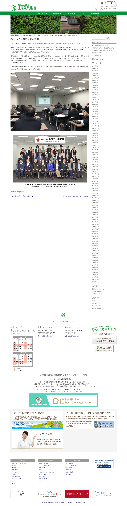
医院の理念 (14, 465)
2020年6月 (95, 210)
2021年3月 (95, 188)
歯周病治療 (69, 467)
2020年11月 (95, 198)
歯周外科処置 (69, 472)
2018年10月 (95, 255)
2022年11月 (95, 147)
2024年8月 (95, 104)
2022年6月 (95, 157)
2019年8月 (95, 234)
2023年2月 (95, 140)
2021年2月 (95, 190)
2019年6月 (95, 238)
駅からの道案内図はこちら (45, 336)
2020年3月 (95, 217)
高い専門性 (42, 476)
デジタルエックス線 (44, 481)
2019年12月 (95, 224)
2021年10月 (95, 176)
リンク (13, 481)
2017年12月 (95, 279)
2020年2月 (95, 219)
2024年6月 (95, 109)
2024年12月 (95, 95)
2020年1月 (95, 222)
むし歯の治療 (69, 463)
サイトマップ (15, 483)
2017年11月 (95, 282)
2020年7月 (95, 207)
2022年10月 (95, 150)
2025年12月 (95, 78)
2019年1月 (95, 248)
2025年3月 (95, 90)
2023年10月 (95, 128)
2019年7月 (95, 236)
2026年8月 (95, 66)
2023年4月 (95, 135)
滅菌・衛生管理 (43, 478)
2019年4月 (95, 243)
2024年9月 (95, 102)
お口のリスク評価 (43, 463)
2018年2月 (95, 274)
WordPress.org (96, 308)
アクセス (83, 13)
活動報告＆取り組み (98, 293)
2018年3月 (95, 272)
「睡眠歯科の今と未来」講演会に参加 (103, 48)
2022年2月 (95, 166)
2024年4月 (95, 114)
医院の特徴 (56, 13)
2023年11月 (95, 126)
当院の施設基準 (16, 476)
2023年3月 (95, 138)
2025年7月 (95, 80)
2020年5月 (95, 212)
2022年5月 (95, 159)
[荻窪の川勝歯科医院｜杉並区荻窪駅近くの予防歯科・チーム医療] (23, 7)
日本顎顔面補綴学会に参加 (100, 45)
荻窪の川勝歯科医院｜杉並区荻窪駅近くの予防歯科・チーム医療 (61, 502)
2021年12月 (95, 171)
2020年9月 (95, 202)
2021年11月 (95, 174)
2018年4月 (95, 270)
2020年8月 (95, 205)
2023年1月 (95, 143)
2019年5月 (95, 241)
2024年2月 (95, 118)
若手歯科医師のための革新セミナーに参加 (76, 196)
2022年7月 (95, 154)
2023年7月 (95, 131)
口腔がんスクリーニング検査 (46, 472)
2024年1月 (95, 121)
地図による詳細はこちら (72, 336)
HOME (30, 13)
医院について (41, 13)
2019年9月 (95, 231)
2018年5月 (95, 267)
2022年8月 (95, 152)
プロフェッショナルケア (72, 465)
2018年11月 (95, 253)
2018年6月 (95, 265)
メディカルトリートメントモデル (47, 465)
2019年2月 (95, 246)
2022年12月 (95, 145)
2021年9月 (95, 179)
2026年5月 (95, 73)
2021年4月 (95, 186)
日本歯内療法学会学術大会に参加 (102, 50)
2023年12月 (95, 123)
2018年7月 (95, 262)
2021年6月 (95, 183)
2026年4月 (95, 75)
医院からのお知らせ (98, 289)
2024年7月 (95, 107)
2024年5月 (95, 111)
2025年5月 (95, 85)
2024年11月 (95, 97)
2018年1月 (95, 277)
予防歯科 (41, 469)
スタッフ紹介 (15, 469)
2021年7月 (95, 181)
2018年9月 (95, 258)
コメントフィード (97, 305)
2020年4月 (95, 214)
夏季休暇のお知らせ (98, 55)
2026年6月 (95, 71)
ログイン (94, 301)
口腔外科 (68, 469)
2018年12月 (95, 250)
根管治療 (68, 474)
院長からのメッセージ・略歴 (19, 463)
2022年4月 (95, 162)
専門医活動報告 (15, 192)
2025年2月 (95, 92)
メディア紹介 (15, 472)
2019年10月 (95, 229)
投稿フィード (96, 303)
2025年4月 (95, 87)
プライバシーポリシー (17, 478)
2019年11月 (95, 226)
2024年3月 (95, 116)
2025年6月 (95, 83)
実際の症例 (70, 13)
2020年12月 (95, 195)
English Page (95, 13)
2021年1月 (95, 193)
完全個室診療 (42, 474)
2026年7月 (95, 68)
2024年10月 (95, 99)
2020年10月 (95, 200)
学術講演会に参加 (97, 52)
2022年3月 (95, 164)
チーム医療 (42, 467)
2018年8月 (95, 260)
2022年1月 (95, 169)
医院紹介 (14, 467)
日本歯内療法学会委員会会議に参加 (22, 196)
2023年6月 (95, 133)
